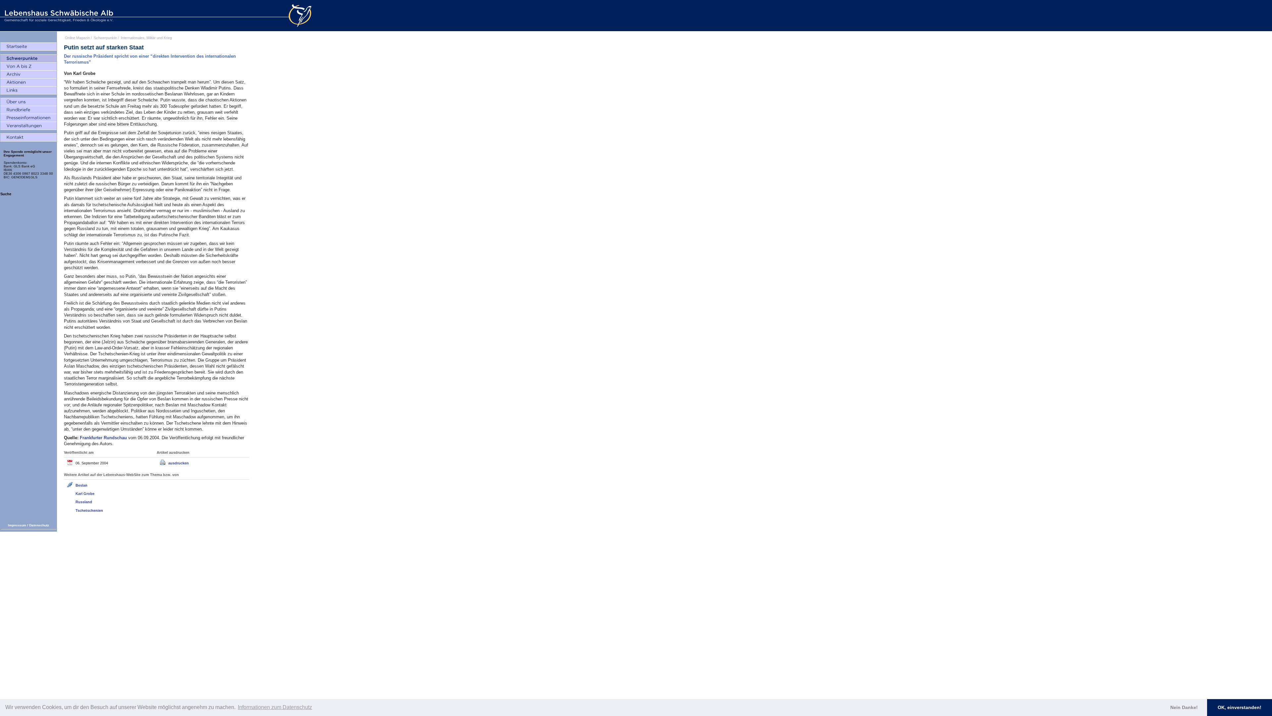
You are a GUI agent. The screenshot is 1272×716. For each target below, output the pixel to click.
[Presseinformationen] (28, 118)
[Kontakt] (28, 138)
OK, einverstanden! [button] (1239, 707)
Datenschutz (39, 525)
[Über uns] (28, 102)
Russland (84, 502)
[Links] (28, 90)
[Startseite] (28, 47)
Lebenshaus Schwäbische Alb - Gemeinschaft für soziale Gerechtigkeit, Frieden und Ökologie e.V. (58, 15)
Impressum (17, 525)
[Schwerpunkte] (28, 59)
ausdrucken (178, 463)
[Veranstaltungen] (28, 126)
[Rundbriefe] (28, 110)
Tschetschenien (89, 510)
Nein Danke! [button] (1184, 707)
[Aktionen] (28, 83)
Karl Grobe (85, 494)
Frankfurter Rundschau (104, 437)
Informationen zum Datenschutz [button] (275, 707)
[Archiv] (28, 75)
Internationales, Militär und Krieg (146, 38)
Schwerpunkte (105, 38)
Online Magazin (77, 38)
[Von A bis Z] (28, 67)
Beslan (81, 485)
